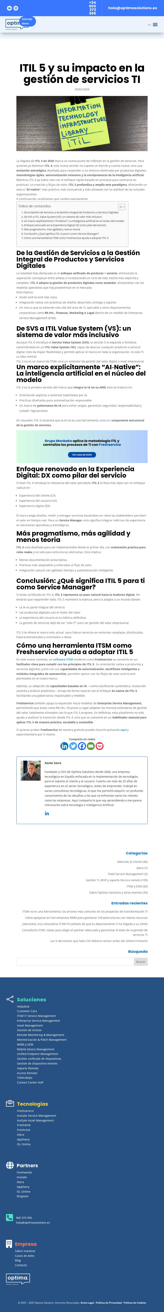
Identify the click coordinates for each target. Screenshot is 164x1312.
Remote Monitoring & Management (40, 1035)
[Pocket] (100, 746)
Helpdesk (23, 1006)
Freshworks (24, 1172)
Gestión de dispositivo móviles (37, 1063)
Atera (140, 868)
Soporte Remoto (27, 1068)
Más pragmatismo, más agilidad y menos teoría (52, 229)
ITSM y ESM (134, 886)
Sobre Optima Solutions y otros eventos (115, 892)
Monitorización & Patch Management (42, 1040)
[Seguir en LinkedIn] (9, 8)
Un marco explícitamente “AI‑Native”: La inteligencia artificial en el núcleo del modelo (74, 221)
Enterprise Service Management (38, 1021)
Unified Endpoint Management (37, 1054)
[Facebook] (82, 746)
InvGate (22, 1177)
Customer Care (27, 1011)
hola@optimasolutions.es (132, 7)
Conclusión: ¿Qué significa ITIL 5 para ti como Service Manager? (61, 233)
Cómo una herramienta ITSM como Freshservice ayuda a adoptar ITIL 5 (66, 238)
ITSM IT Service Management (36, 1016)
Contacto (21, 1265)
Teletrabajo (24, 1078)
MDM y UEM (25, 1044)
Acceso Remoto (27, 1073)
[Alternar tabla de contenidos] (119, 207)
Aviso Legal (87, 1302)
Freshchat (23, 1130)
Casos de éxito (24, 1256)
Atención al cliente (129, 862)
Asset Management (30, 1025)
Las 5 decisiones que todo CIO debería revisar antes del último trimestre (99, 941)
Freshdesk (24, 1125)
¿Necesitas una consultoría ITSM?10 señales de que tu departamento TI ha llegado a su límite (85, 924)
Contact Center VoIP (30, 1082)
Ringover (23, 1196)
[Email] (91, 746)
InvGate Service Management (36, 1115)
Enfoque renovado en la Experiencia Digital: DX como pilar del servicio (65, 225)
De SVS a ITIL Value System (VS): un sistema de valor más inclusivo (63, 217)
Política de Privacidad (109, 1302)
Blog (18, 1260)
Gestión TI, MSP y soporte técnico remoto (113, 880)
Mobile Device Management (35, 1049)
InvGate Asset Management (35, 1120)
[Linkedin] (64, 746)
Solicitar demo (27, 21)
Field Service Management (126, 874)
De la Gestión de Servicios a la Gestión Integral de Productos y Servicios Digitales (71, 212)
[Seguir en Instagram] (15, 8)
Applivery (23, 1139)
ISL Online (24, 1144)
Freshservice (25, 1111)
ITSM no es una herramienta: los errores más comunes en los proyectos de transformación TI (85, 911)
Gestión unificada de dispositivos (39, 1059)
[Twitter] (73, 746)
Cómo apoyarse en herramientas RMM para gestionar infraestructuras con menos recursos (86, 918)
